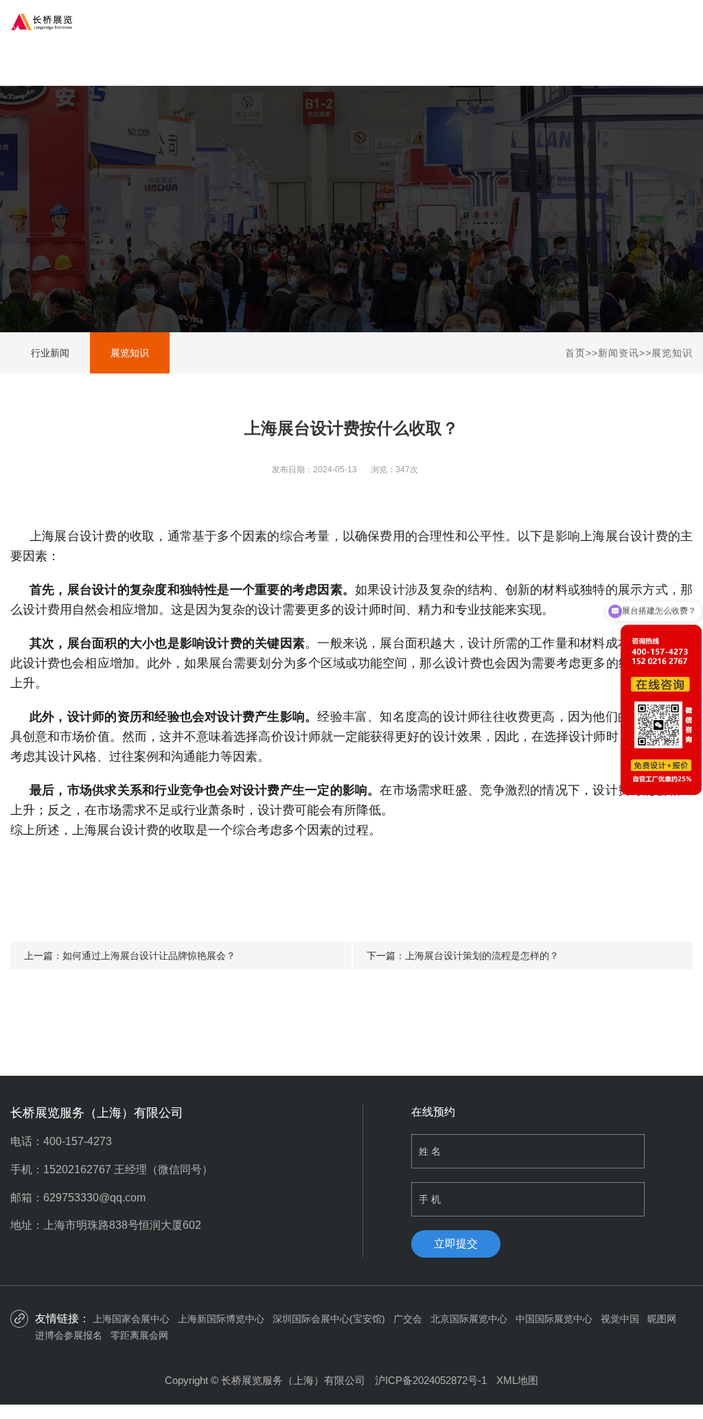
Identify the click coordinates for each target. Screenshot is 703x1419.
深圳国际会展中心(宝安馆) (329, 1318)
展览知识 (130, 352)
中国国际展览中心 (554, 1318)
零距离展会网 (139, 1335)
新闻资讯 (618, 352)
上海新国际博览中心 (221, 1318)
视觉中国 (620, 1318)
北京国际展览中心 (468, 1318)
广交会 (407, 1318)
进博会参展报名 (68, 1335)
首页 (575, 352)
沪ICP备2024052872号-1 (431, 1380)
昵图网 (661, 1318)
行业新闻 (50, 352)
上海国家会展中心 (131, 1318)
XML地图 (517, 1380)
